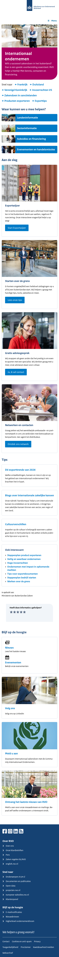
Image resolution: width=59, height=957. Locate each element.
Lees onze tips (15, 300)
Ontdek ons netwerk (18, 444)
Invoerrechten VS (42, 90)
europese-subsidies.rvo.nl (17, 894)
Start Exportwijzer (17, 227)
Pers (8, 854)
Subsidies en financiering (31, 139)
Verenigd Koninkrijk (15, 90)
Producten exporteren (17, 101)
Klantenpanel (12, 899)
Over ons (10, 846)
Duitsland (38, 84)
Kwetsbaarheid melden (43, 947)
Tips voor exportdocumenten (22, 573)
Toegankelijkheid (10, 947)
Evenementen (13, 662)
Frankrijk (22, 84)
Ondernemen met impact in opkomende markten (28, 568)
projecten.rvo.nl (13, 890)
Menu (54, 20)
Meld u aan (11, 753)
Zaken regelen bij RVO (16, 859)
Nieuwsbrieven (12, 916)
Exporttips (41, 101)
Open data (10, 885)
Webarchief (7, 953)
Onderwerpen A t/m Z (15, 876)
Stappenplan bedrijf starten (21, 577)
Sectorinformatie (27, 128)
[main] (29, 424)
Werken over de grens (18, 581)
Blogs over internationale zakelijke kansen (29, 495)
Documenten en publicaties (18, 881)
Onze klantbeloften (14, 850)
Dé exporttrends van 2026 (20, 469)
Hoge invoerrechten (17, 562)
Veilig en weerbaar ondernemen (24, 559)
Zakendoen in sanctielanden (20, 95)
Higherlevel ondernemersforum (20, 921)
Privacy (37, 941)
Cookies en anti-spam (22, 941)
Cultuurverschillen (15, 524)
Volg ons (10, 708)
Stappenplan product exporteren (24, 555)
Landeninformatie (27, 117)
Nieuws (9, 647)
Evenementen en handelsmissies (36, 149)
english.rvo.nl (12, 863)
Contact (5, 941)
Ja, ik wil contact (16, 372)
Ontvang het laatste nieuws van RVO (26, 802)
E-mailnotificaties (14, 912)
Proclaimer (26, 947)
